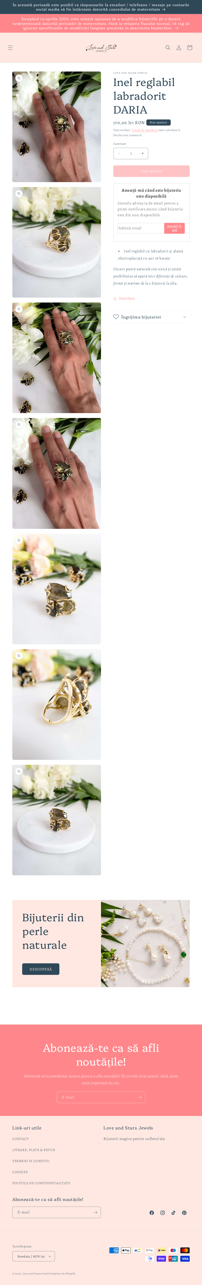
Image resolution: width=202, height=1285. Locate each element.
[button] (10, 47)
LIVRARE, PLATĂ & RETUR (33, 1150)
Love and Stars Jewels (36, 1273)
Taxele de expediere (145, 130)
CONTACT (20, 1139)
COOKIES (20, 1172)
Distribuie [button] (127, 298)
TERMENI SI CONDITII (31, 1161)
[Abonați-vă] (139, 1097)
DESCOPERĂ (41, 969)
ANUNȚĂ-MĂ (174, 228)
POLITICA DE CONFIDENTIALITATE (41, 1183)
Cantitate (119, 144)
